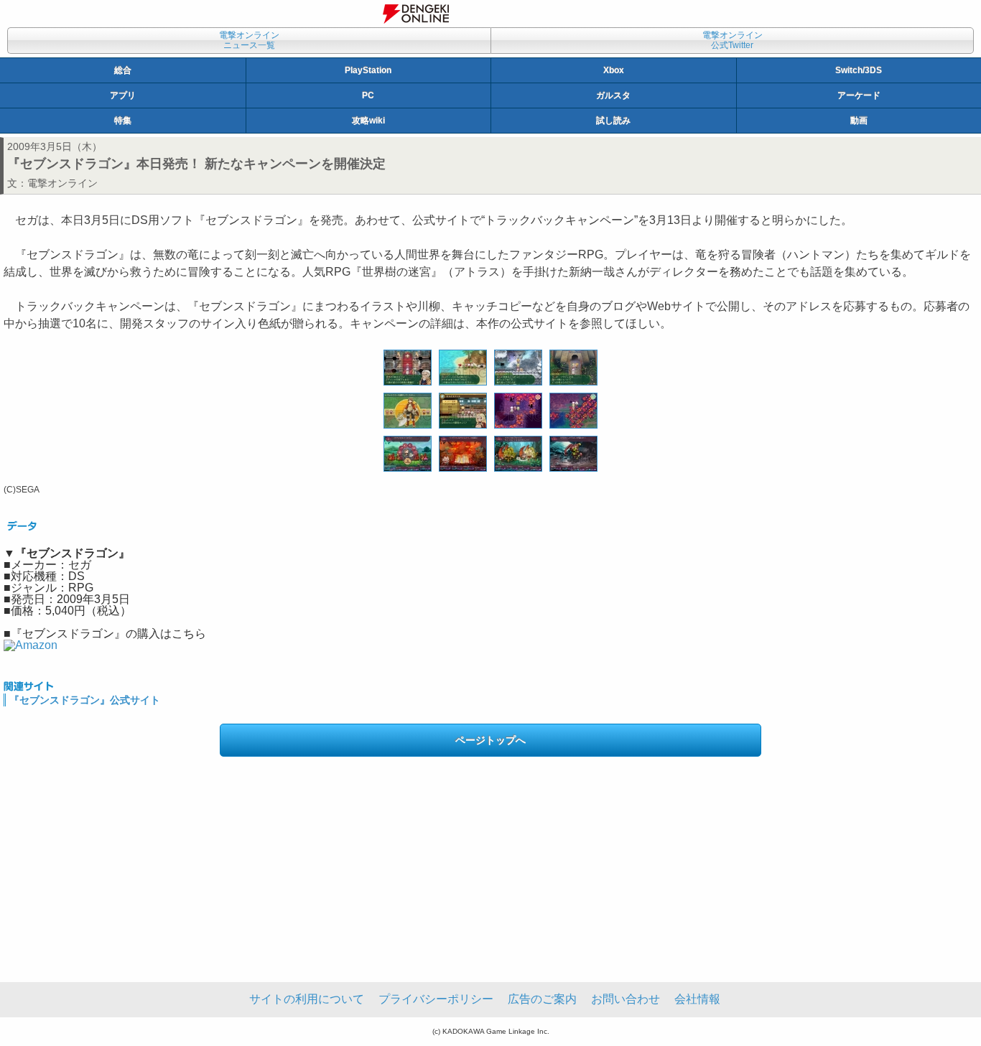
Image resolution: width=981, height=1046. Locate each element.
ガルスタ (613, 95)
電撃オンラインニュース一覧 (249, 40)
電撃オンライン (62, 183)
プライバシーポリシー (435, 999)
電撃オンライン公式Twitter (732, 40)
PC (368, 95)
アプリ (123, 95)
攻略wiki (368, 121)
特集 (122, 121)
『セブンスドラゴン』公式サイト (84, 700)
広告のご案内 (542, 999)
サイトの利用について (306, 999)
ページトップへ (490, 740)
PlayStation (368, 70)
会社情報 (697, 999)
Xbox (613, 70)
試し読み (613, 121)
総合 (122, 70)
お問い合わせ (625, 999)
